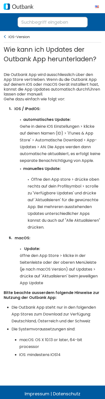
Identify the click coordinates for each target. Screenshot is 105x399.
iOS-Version (19, 36)
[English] (97, 6)
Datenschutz (66, 394)
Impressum (37, 394)
